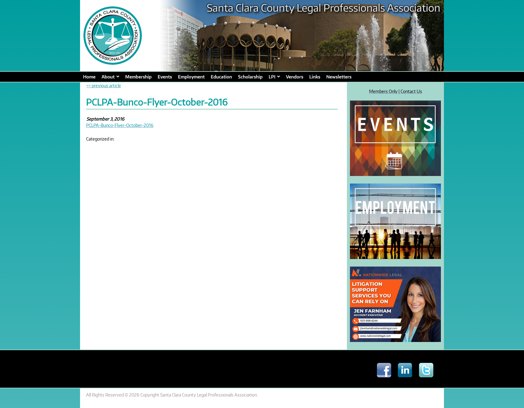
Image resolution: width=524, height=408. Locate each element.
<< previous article (103, 85)
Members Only (383, 91)
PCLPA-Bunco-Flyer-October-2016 (119, 125)
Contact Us (411, 91)
